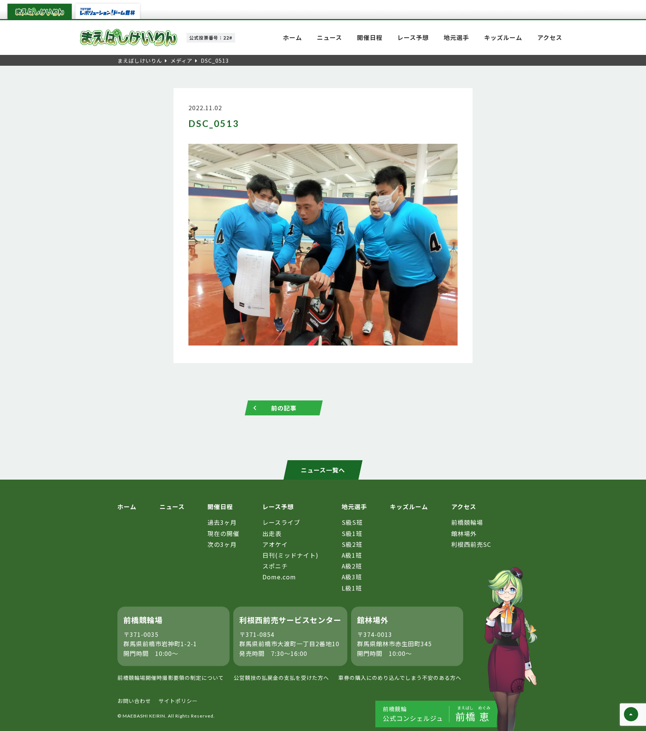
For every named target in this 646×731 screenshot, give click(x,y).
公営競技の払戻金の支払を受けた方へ (281, 677)
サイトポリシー (178, 700)
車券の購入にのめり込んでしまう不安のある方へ (399, 677)
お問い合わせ (134, 700)
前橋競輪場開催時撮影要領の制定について (170, 677)
